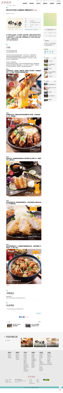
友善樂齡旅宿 (34, 359)
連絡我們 (37, 382)
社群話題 (9, 356)
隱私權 (37, 379)
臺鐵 (40, 359)
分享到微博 (24, 317)
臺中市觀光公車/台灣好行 (43, 365)
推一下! (22, 317)
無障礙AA (47, 380)
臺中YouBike (41, 369)
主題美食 (33, 361)
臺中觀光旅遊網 (6, 2)
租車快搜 (40, 370)
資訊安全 (30, 380)
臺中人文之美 (26, 364)
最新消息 (9, 355)
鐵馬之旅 (25, 360)
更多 (54, 57)
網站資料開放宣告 (32, 383)
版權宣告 (37, 380)
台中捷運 (40, 357)
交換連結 (30, 382)
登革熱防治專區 (49, 364)
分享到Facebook (20, 317)
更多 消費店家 (7, 340)
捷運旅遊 (25, 361)
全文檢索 (40, 0)
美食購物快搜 (34, 360)
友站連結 (48, 361)
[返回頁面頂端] (60, 387)
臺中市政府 (31, 377)
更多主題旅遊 (26, 369)
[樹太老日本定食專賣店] (14, 24)
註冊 (46, 0)
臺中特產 (33, 364)
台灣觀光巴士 (41, 363)
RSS (50, 0)
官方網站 (31, 24)
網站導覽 (37, 0)
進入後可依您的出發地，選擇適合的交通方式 (15, 308)
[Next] (22, 24)
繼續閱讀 (8, 285)
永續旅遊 (25, 355)
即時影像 (17, 353)
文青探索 (25, 357)
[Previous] (7, 24)
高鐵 (40, 360)
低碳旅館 (33, 356)
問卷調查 (48, 360)
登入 (48, 0)
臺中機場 (40, 356)
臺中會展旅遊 (26, 365)
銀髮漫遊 (25, 363)
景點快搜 (17, 356)
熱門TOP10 (17, 355)
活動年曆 (9, 353)
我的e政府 (44, 380)
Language (53, 0)
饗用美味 (33, 363)
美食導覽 (33, 355)
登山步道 (25, 359)
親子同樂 (25, 356)
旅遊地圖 (17, 357)
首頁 (7, 5)
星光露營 (33, 357)
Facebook (36, 24)
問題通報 (39, 313)
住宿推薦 (33, 353)
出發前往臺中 (41, 353)
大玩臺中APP (49, 356)
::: (6, 5)
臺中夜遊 (25, 353)
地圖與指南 (49, 353)
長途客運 (40, 361)
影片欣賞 (48, 357)
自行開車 (40, 355)
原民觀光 (25, 368)
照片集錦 (48, 359)
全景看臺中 (17, 359)
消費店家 (14, 5)
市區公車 (40, 366)
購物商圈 (33, 365)
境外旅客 (44, 0)
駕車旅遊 (40, 367)
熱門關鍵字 (10, 357)
